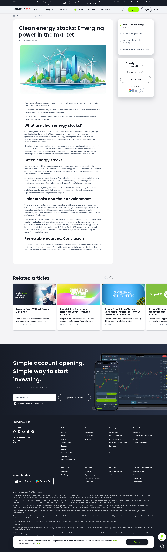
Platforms (89, 428)
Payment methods (115, 436)
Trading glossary (67, 475)
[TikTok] (28, 431)
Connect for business (92, 478)
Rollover (135, 475)
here (115, 541)
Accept (137, 542)
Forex (63, 436)
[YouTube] (23, 431)
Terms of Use (29, 404)
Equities (64, 446)
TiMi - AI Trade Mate (68, 460)
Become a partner (115, 471)
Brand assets (89, 482)
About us (88, 471)
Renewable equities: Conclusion (137, 49)
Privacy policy (137, 478)
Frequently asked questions (142, 436)
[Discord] (19, 441)
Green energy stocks (132, 33)
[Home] (14, 16)
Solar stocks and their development (133, 41)
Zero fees (112, 446)
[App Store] (23, 485)
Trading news (113, 453)
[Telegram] (32, 431)
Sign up (133, 9)
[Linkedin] (19, 431)
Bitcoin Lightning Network (118, 442)
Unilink (111, 475)
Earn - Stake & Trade (68, 453)
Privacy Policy (39, 404)
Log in (146, 9)
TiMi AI (80, 9)
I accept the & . (30, 404)
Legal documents (139, 471)
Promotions (65, 456)
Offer (63, 428)
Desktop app (89, 436)
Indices (63, 439)
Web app (88, 439)
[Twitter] (14, 441)
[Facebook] (14, 431)
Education (20, 16)
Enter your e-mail (21, 397)
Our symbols (113, 432)
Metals (63, 449)
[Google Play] (44, 484)
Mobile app (89, 432)
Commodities (66, 442)
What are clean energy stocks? (134, 25)
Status (135, 439)
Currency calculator (140, 442)
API (110, 449)
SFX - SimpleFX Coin (116, 439)
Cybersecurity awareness (94, 475)
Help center (105, 9)
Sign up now (135, 79)
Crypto (63, 432)
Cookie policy (138, 482)
